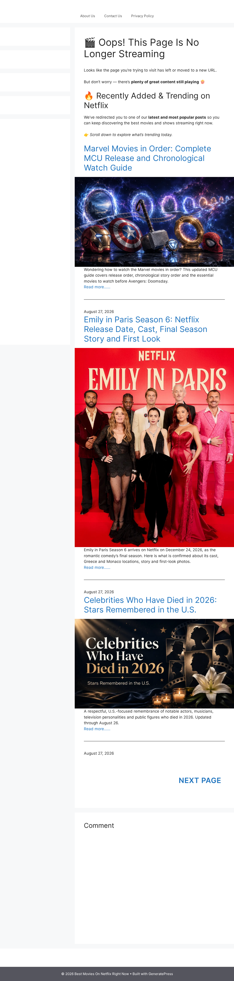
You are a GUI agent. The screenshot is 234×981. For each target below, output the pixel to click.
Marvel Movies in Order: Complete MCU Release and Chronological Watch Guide (147, 158)
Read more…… (97, 287)
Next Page (200, 780)
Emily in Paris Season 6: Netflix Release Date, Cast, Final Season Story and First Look (145, 329)
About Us (87, 16)
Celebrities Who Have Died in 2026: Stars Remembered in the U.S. (150, 604)
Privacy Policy (142, 16)
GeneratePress (161, 974)
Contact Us (113, 16)
